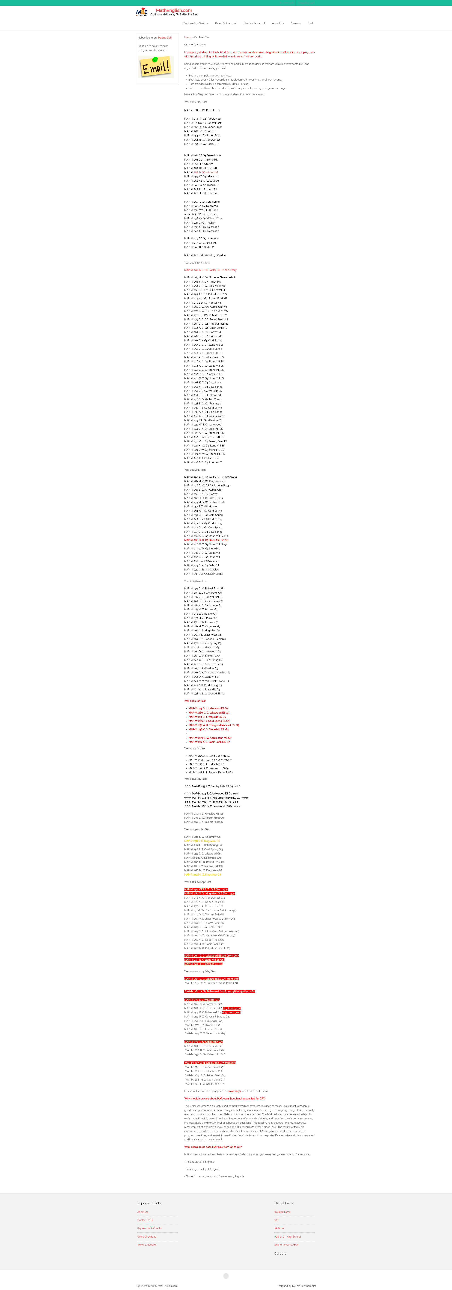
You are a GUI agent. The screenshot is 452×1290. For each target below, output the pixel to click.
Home (187, 37)
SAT (276, 1220)
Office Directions (146, 1236)
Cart (310, 23)
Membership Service (195, 23)
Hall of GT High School (287, 1236)
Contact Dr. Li (145, 1220)
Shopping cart (306, 2)
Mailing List (165, 37)
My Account (286, 2)
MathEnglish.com (174, 10)
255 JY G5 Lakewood (206, 172)
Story (234, 270)
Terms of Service (146, 1245)
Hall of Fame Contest (286, 1245)
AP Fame (279, 1228)
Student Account (254, 23)
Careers (296, 23)
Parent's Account (226, 23)
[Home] (142, 11)
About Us (278, 23)
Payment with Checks (149, 1228)
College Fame (282, 1212)
